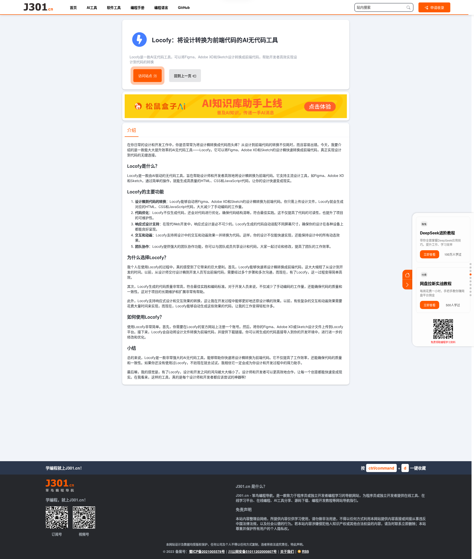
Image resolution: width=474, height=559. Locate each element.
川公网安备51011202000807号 (252, 551)
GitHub (184, 7)
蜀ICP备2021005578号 (207, 551)
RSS (305, 551)
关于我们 (287, 551)
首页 (73, 7)
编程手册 (137, 7)
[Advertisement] (235, 421)
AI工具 (92, 7)
